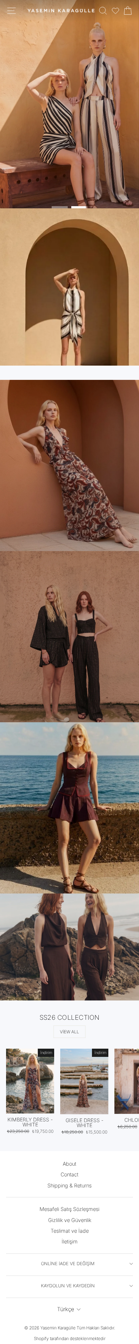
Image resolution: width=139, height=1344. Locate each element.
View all (69, 1031)
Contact (69, 1174)
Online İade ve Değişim (67, 1263)
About (69, 1164)
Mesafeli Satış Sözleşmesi (69, 1209)
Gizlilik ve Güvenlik (69, 1220)
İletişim (70, 1241)
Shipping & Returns (69, 1185)
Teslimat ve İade (70, 1231)
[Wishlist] (115, 10)
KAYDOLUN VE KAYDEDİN (68, 1285)
